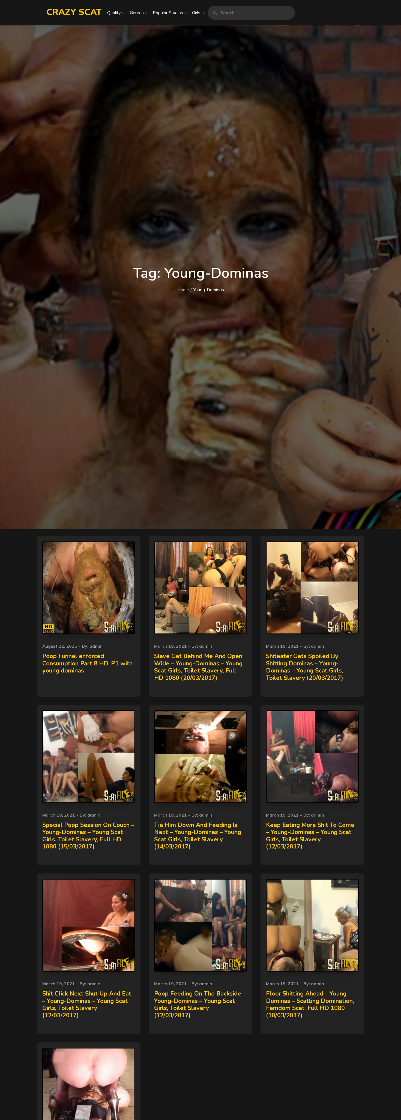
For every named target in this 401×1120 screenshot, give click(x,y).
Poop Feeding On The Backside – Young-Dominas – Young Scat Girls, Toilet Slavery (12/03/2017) (200, 1004)
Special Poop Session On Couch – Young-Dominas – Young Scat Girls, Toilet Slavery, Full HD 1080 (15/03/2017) (88, 836)
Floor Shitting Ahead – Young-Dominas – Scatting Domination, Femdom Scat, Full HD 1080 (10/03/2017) (310, 1004)
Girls (196, 12)
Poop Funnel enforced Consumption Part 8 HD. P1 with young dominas (87, 663)
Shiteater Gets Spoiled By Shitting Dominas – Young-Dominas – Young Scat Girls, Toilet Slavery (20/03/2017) (304, 667)
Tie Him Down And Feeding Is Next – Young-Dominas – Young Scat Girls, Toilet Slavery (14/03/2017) (197, 836)
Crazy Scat (73, 12)
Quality (114, 12)
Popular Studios (168, 12)
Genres (137, 12)
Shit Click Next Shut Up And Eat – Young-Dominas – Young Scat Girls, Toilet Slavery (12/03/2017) (86, 1004)
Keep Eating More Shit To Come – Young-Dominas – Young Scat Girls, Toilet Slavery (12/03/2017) (310, 836)
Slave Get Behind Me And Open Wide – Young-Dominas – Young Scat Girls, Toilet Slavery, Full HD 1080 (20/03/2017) (198, 667)
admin (96, 646)
